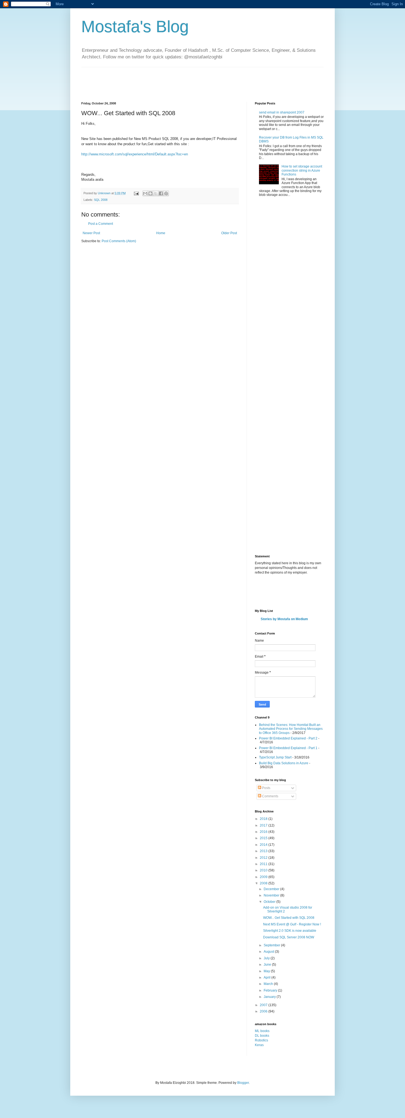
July (267, 958)
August (269, 952)
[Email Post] (136, 193)
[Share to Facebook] (161, 193)
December (272, 889)
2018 (264, 819)
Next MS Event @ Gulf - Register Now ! (292, 924)
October (270, 902)
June (268, 964)
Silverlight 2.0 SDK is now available (289, 931)
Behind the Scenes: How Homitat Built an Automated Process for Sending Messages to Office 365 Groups (291, 729)
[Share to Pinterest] (166, 193)
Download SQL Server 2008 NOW (288, 937)
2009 (264, 877)
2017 (264, 825)
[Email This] (145, 193)
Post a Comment (100, 224)
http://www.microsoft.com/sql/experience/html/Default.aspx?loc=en (134, 154)
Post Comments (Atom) (119, 241)
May (267, 971)
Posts (265, 788)
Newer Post (91, 233)
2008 (264, 883)
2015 (264, 838)
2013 (264, 851)
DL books (262, 1036)
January (270, 997)
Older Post (229, 233)
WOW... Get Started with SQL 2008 (288, 918)
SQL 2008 (100, 199)
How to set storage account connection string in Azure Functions (302, 170)
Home (160, 233)
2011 (264, 864)
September (272, 945)
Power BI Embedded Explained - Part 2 (288, 738)
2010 (264, 870)
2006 (264, 1011)
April (267, 977)
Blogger (243, 1083)
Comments (269, 796)
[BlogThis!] (150, 193)
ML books (262, 1031)
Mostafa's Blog (135, 26)
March (269, 984)
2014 (264, 845)
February (271, 990)
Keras (259, 1045)
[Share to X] (155, 193)
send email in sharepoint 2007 (281, 112)
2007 (264, 1005)
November (272, 895)
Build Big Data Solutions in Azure (283, 763)
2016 (264, 832)
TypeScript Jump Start (275, 757)
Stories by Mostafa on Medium (284, 619)
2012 (264, 858)
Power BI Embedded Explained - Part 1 (288, 748)
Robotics (261, 1040)
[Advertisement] (181, 79)
